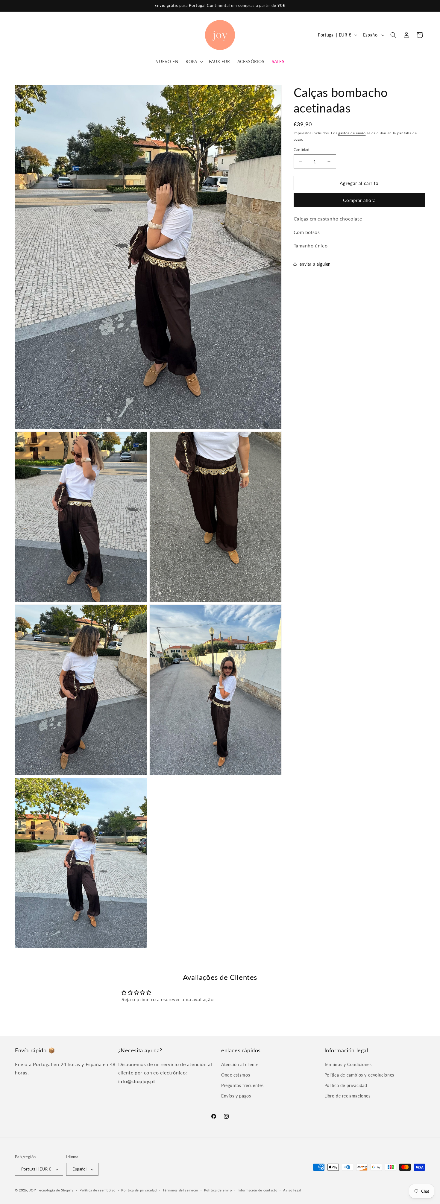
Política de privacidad (345, 1085)
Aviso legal (292, 1190)
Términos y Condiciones (348, 1064)
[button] (193, 61)
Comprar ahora (359, 200)
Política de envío (218, 1190)
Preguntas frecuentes (242, 1085)
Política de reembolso (98, 1190)
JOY (32, 1190)
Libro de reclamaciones (347, 1095)
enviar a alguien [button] (315, 264)
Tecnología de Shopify (55, 1190)
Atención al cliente (239, 1064)
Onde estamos (235, 1074)
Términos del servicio (180, 1190)
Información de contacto (257, 1190)
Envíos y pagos (236, 1095)
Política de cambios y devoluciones (359, 1074)
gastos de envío (352, 133)
